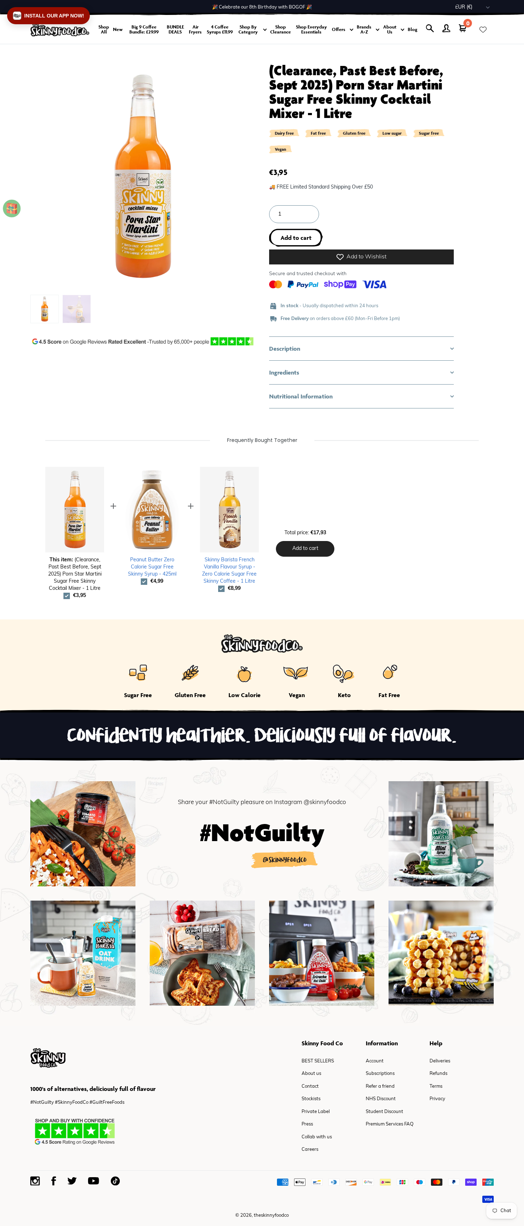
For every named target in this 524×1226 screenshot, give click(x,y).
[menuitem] (44, 309)
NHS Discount (381, 1099)
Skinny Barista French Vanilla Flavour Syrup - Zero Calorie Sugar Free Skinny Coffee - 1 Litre (229, 570)
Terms (436, 1086)
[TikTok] (115, 1180)
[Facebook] (53, 1180)
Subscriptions (380, 1073)
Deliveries (440, 1061)
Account (375, 1061)
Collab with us (317, 1137)
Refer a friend (380, 1086)
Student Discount (384, 1111)
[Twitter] (72, 1181)
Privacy (437, 1099)
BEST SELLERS (318, 1061)
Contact (310, 1086)
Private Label (316, 1111)
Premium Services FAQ (389, 1124)
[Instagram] (35, 1181)
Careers (310, 1149)
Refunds (438, 1073)
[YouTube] (93, 1180)
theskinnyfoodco (271, 1215)
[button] (361, 348)
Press (307, 1124)
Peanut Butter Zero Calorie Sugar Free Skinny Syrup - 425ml (152, 567)
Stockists (311, 1099)
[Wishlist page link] (483, 29)
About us (311, 1073)
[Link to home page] (59, 30)
